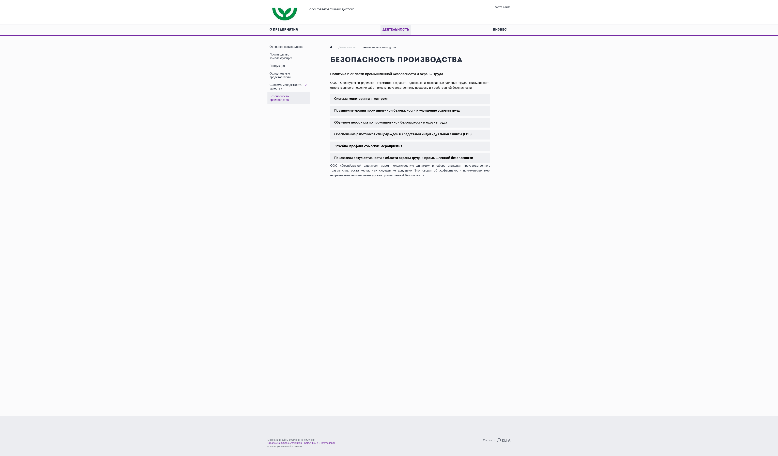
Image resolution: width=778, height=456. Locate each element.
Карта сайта (503, 7)
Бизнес (500, 29)
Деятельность (396, 29)
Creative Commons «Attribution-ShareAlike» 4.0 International (301, 443)
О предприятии (283, 29)
